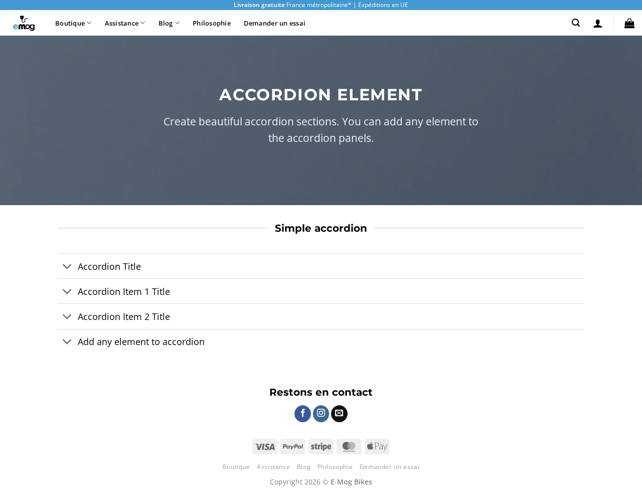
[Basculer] (67, 267)
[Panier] (629, 23)
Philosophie (212, 23)
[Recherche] (576, 23)
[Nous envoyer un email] (339, 413)
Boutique (70, 23)
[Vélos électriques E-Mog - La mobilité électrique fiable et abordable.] (24, 23)
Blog (165, 23)
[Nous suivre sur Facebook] (302, 413)
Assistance (122, 23)
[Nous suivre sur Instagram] (321, 413)
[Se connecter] (598, 23)
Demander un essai (274, 23)
